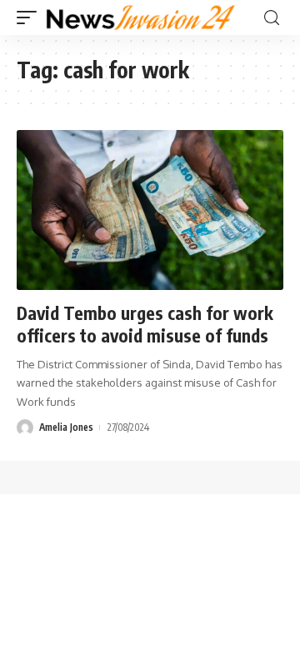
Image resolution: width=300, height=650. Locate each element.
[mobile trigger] (31, 17)
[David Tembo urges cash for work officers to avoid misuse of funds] (150, 210)
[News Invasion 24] (141, 17)
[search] (271, 18)
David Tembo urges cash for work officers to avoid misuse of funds (145, 324)
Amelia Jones (66, 427)
